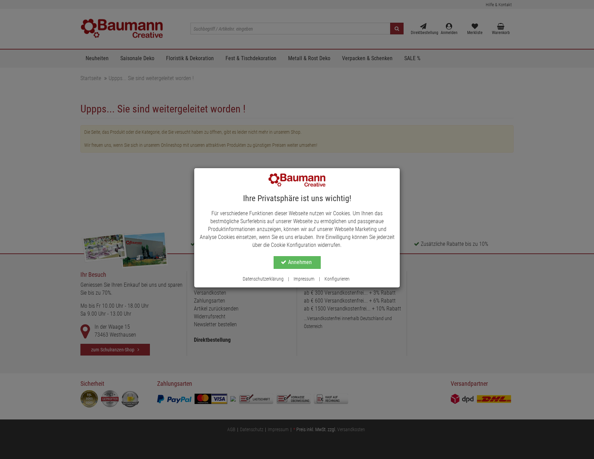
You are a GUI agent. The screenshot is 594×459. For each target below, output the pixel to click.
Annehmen (300, 262)
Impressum (304, 279)
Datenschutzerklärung (263, 279)
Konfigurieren (337, 279)
